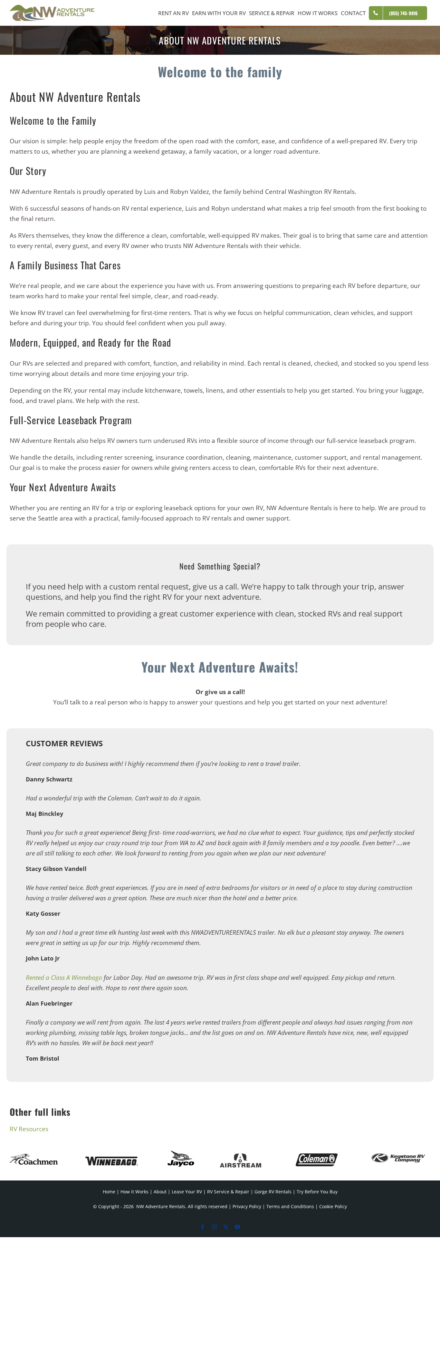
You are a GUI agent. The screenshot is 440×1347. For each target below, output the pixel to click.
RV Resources (29, 1129)
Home (109, 1192)
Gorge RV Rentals (273, 1192)
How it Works (134, 1192)
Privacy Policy (247, 1206)
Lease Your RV (187, 1192)
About (160, 1192)
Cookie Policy (333, 1206)
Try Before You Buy (317, 1192)
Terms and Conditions (290, 1206)
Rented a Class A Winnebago (64, 977)
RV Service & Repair (228, 1192)
